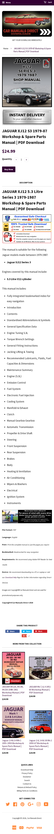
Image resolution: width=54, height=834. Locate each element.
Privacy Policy (27, 773)
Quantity (7, 159)
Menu (8, 2)
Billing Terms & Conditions (27, 791)
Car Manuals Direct (34, 818)
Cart (49, 2)
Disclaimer (27, 777)
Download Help (27, 770)
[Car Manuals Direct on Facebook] (15, 804)
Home (5, 48)
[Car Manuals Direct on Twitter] (8, 804)
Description (26, 182)
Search (27, 780)
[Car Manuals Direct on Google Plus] (30, 804)
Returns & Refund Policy (27, 787)
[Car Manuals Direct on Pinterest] (22, 804)
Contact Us (27, 784)
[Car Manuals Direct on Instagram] (39, 804)
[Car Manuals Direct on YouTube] (46, 804)
